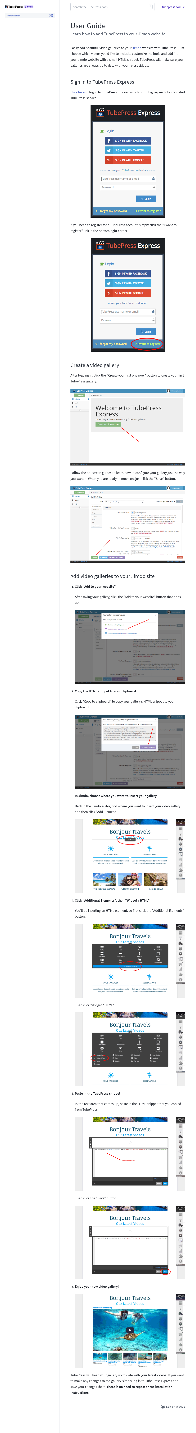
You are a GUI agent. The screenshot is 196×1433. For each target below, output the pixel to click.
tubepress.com (171, 7)
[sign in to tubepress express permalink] (68, 82)
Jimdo (136, 48)
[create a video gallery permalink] (68, 365)
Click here (77, 92)
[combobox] (112, 7)
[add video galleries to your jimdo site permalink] (68, 576)
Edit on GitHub (175, 1406)
